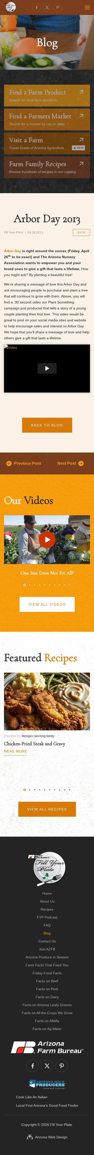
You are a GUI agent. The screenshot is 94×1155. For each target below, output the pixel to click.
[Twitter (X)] (47, 7)
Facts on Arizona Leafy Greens (47, 1005)
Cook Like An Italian (31, 1097)
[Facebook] (36, 7)
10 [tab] (69, 584)
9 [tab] (64, 584)
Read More (15, 751)
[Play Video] (47, 368)
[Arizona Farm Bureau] (47, 1047)
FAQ (47, 925)
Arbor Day (12, 251)
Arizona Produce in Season (47, 957)
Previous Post (27, 463)
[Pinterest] (57, 7)
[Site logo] (47, 869)
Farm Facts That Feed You (47, 965)
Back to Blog (47, 425)
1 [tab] (25, 585)
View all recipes (47, 809)
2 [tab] (29, 584)
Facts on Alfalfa (47, 1021)
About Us (47, 901)
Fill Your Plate (61, 1125)
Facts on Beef (47, 981)
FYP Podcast (47, 917)
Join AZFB (47, 949)
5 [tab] (44, 584)
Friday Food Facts (47, 973)
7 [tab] (54, 584)
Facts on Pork (47, 989)
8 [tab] (59, 584)
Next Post (66, 463)
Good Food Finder (63, 1105)
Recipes (47, 909)
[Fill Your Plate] (10, 7)
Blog (47, 933)
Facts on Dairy (47, 997)
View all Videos (47, 604)
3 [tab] (34, 584)
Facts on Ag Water (47, 1029)
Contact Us (47, 941)
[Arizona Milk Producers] (47, 1084)
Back (81, 232)
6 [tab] (49, 584)
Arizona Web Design (51, 1137)
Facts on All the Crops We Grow (47, 1013)
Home (47, 893)
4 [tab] (39, 584)
